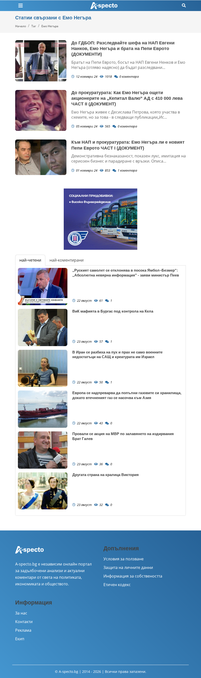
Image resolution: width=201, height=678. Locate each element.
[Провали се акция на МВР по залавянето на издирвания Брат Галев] (42, 450)
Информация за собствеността (132, 576)
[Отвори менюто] (20, 5)
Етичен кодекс (117, 584)
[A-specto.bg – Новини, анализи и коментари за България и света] (29, 553)
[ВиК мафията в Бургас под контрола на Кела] (42, 327)
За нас (21, 613)
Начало (20, 26)
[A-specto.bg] (103, 5)
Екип (19, 638)
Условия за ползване (123, 559)
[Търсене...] (184, 5)
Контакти (24, 621)
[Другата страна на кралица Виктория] (42, 491)
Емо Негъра (49, 26)
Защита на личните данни (128, 567)
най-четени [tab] (30, 260)
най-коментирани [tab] (67, 260)
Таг (33, 26)
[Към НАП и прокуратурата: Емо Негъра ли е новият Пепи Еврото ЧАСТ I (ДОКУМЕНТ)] (40, 157)
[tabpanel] (100, 390)
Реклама (23, 630)
